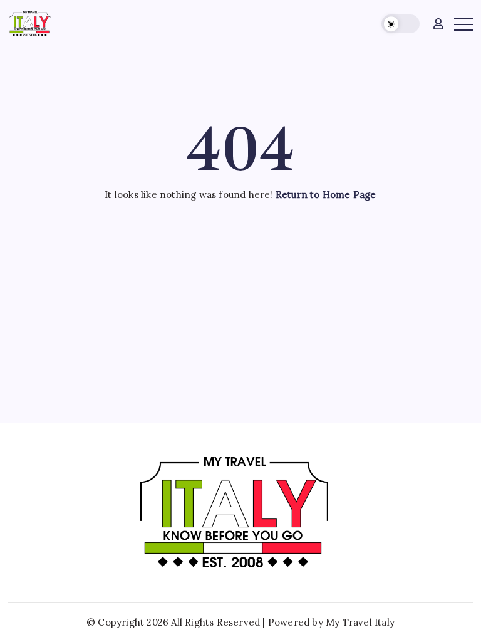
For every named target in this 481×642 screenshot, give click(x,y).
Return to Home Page (326, 195)
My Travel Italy (360, 622)
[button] (400, 24)
